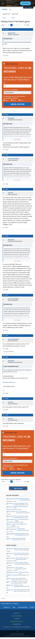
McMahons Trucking (11, 575)
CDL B (14, 100)
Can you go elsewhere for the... (20, 503)
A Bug (13, 579)
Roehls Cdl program (24, 498)
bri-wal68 (15, 517)
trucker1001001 (20, 512)
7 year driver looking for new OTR (22, 589)
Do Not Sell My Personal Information (16, 627)
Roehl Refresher (21, 528)
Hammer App (16, 624)
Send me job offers (17, 104)
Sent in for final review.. (21, 511)
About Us (17, 613)
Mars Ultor (16, 591)
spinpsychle (11, 33)
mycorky (10, 193)
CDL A (6, 100)
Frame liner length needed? (21, 562)
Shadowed (9, 509)
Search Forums (6, 14)
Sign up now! (18, 488)
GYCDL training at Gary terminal (20, 516)
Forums (4, 9)
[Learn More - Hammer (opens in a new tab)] (17, 3)
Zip (4, 83)
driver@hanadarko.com (9, 382)
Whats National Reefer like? (19, 538)
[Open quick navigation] (31, 17)
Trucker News (17, 616)
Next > (28, 25)
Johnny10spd (18, 559)
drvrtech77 (16, 550)
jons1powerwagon (13, 158)
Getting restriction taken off (22, 558)
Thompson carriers (18, 585)
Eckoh (7, 527)
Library (17, 619)
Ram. (12, 583)
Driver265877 (9, 522)
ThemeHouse (27, 635)
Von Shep (15, 504)
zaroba (14, 539)
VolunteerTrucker (21, 530)
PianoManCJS (18, 568)
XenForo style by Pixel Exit (17, 633)
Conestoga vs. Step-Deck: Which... (19, 581)
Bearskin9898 (18, 535)
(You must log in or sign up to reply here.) (11, 479)
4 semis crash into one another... (22, 548)
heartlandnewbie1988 (24, 500)
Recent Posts (15, 14)
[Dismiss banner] (33, 3)
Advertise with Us (17, 621)
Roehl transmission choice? (22, 533)
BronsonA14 (18, 564)
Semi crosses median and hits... (21, 553)
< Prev (2, 25)
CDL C (21, 100)
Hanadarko (11, 118)
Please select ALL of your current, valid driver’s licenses (14, 97)
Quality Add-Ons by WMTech (17, 634)
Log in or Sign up (28, 7)
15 (24, 25)
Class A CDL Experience (11, 90)
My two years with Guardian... (19, 578)
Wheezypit (16, 586)
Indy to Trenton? (19, 567)
